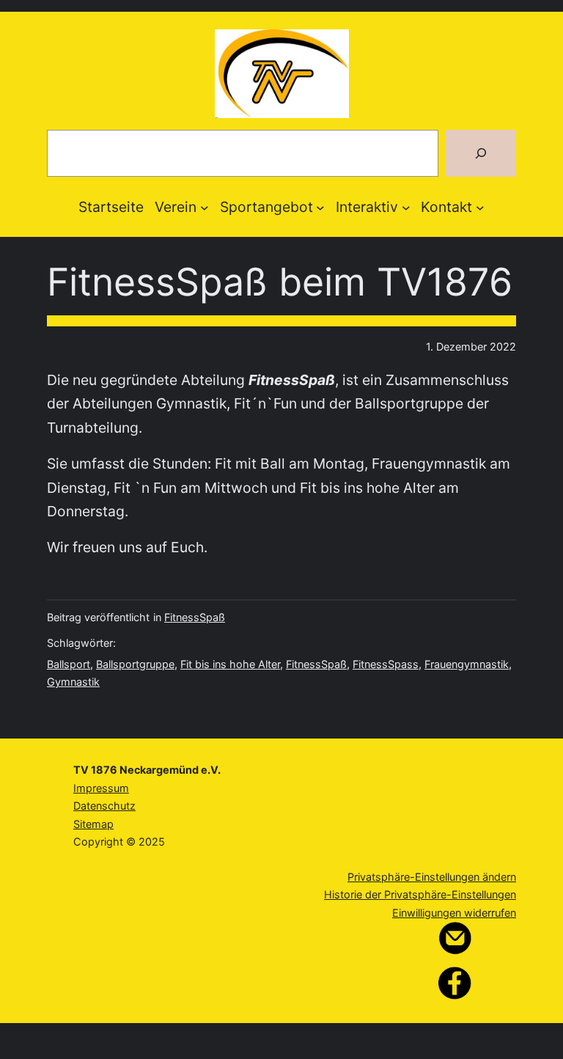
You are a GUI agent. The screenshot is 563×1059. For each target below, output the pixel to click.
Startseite (111, 207)
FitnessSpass (386, 664)
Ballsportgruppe (135, 664)
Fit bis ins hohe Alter (230, 664)
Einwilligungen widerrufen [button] (454, 912)
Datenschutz (104, 805)
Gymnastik (73, 681)
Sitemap (93, 824)
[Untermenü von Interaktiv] (406, 207)
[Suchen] (481, 153)
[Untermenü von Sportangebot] (320, 207)
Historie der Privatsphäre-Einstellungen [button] (420, 894)
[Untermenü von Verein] (204, 207)
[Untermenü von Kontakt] (480, 207)
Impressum (101, 788)
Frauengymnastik (466, 664)
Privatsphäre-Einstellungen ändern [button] (431, 877)
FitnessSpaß (194, 617)
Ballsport (68, 664)
